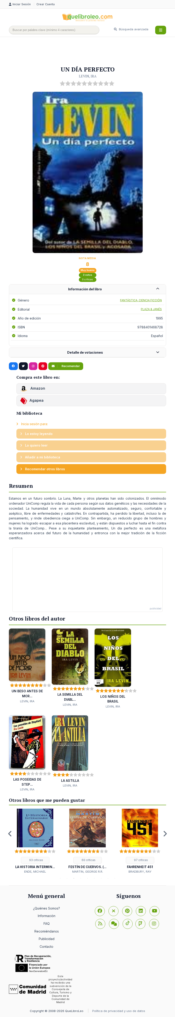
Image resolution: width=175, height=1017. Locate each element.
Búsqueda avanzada (133, 29)
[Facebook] (100, 911)
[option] (35, 841)
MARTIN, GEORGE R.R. (87, 871)
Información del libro (85, 289)
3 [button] (74, 878)
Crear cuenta (45, 4)
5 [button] (87, 878)
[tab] (87, 289)
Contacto (46, 946)
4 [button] (80, 878)
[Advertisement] (92, 51)
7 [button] (101, 878)
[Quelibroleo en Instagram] (33, 366)
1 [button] (60, 878)
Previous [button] (10, 833)
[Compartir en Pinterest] (43, 366)
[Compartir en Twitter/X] (23, 366)
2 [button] (67, 878)
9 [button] (115, 878)
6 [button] (94, 878)
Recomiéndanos (46, 931)
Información (46, 916)
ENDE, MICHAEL (35, 871)
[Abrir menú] (160, 30)
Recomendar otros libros (44, 469)
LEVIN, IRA (87, 76)
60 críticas (88, 860)
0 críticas (87, 279)
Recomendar (70, 366)
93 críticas (35, 860)
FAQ (47, 923)
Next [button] (165, 833)
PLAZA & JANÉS (151, 309)
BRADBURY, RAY (140, 871)
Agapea (36, 400)
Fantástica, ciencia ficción (141, 300)
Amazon (37, 388)
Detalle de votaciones (85, 352)
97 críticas (140, 860)
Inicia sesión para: (34, 424)
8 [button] (108, 878)
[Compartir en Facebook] (13, 366)
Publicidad (46, 939)
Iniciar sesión (22, 4)
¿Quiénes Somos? (46, 908)
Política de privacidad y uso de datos (118, 1011)
